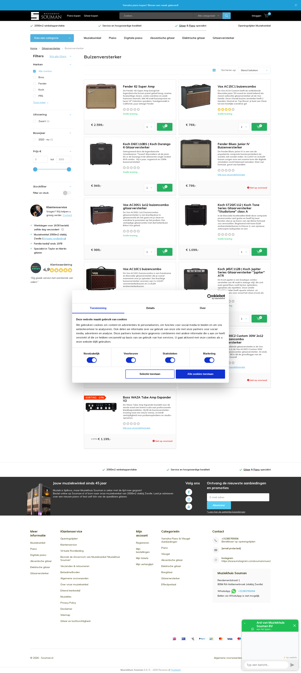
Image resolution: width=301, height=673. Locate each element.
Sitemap (65, 615)
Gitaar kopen (91, 15)
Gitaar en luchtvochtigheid (75, 621)
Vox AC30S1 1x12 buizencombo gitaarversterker (146, 206)
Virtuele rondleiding (54, 238)
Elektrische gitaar (193, 38)
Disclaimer (66, 608)
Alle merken (45, 71)
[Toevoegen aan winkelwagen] (164, 127)
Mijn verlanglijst (144, 564)
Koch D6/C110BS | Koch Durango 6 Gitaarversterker (147, 145)
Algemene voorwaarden (74, 578)
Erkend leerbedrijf (70, 590)
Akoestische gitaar (162, 38)
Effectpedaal (168, 584)
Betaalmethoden (70, 572)
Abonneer (219, 505)
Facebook (189, 492)
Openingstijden (69, 538)
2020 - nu (45, 139)
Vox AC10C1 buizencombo (142, 269)
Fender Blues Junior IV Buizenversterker (233, 145)
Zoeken (226, 15)
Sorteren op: (228, 70)
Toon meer (39, 102)
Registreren (142, 542)
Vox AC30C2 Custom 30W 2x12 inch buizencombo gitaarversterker (240, 339)
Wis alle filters (57, 56)
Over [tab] (203, 308)
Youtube (189, 506)
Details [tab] (150, 308)
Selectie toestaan (150, 374)
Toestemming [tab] (98, 308)
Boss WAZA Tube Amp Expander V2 (147, 398)
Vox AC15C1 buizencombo (237, 86)
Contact (67, 215)
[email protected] (231, 548)
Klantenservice (68, 544)
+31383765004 (230, 538)
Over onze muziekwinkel (74, 584)
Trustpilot (176, 669)
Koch (41, 89)
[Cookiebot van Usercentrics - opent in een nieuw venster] (210, 296)
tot (51, 159)
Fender (42, 83)
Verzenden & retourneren (74, 566)
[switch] (131, 360)
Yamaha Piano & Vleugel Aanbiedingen (175, 540)
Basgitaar (167, 572)
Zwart (43, 121)
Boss (41, 77)
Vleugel (165, 553)
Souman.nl (47, 657)
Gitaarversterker (223, 38)
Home (33, 48)
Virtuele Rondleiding (72, 550)
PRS (40, 95)
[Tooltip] (62, 230)
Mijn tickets (142, 558)
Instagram (189, 499)
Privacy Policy (68, 602)
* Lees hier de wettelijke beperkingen (226, 512)
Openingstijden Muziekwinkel (254, 25)
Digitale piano (133, 38)
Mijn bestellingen (143, 550)
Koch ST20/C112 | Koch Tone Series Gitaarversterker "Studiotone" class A (238, 208)
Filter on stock (41, 192)
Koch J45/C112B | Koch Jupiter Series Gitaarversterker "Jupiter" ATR (241, 272)
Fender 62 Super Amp (139, 86)
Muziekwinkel (92, 38)
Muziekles (65, 596)
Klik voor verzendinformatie (231, 174)
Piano (112, 38)
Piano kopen (74, 15)
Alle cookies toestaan (200, 374)
